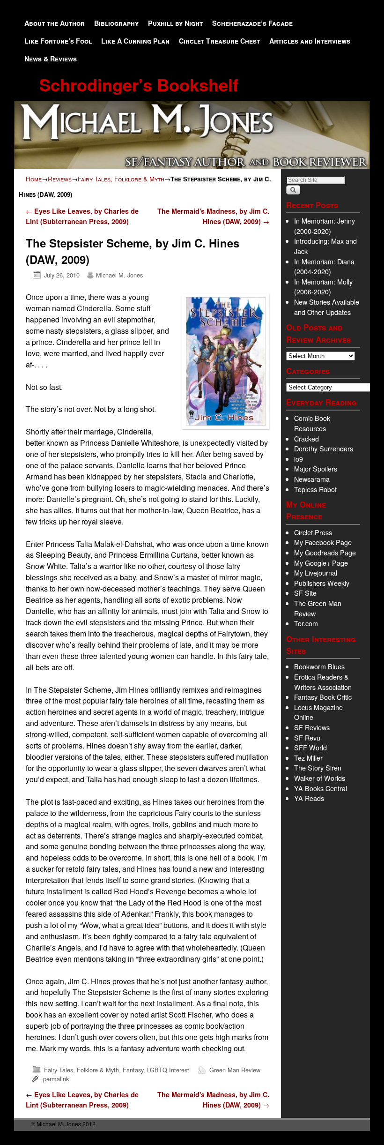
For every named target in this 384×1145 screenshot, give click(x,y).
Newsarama (312, 479)
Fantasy (133, 1069)
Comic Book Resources (312, 423)
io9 (298, 459)
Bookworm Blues (319, 666)
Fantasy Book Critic (323, 697)
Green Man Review (234, 1069)
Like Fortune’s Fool (58, 40)
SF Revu (307, 737)
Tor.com (306, 623)
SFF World (310, 747)
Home (34, 178)
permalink (56, 1078)
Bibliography (116, 23)
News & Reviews (50, 58)
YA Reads (309, 798)
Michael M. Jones (119, 274)
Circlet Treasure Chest (219, 40)
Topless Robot (315, 489)
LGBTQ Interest (168, 1069)
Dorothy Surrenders (323, 448)
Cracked (306, 438)
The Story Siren (317, 767)
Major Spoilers (315, 468)
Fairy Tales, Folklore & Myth (121, 178)
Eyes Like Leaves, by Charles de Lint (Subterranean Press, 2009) (82, 216)
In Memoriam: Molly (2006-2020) (323, 287)
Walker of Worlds (319, 778)
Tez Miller (308, 758)
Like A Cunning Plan (135, 40)
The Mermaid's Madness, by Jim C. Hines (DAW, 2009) (213, 216)
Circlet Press (313, 532)
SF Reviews (312, 727)
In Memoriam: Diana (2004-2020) (324, 266)
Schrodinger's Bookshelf (138, 84)
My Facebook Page (323, 542)
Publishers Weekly (321, 583)
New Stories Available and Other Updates (326, 307)
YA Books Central (320, 788)
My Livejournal (315, 572)
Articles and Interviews (309, 40)
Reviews (60, 178)
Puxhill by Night (175, 23)
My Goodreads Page (325, 552)
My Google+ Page (321, 563)
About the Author (54, 23)
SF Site (305, 593)
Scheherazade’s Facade (252, 23)
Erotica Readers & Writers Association (323, 682)
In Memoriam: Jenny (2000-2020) (324, 226)
